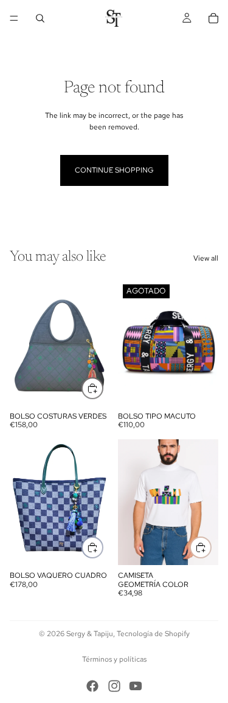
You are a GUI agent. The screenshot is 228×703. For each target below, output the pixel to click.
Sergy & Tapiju (89, 634)
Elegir (211, 547)
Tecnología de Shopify (153, 634)
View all (205, 258)
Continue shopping (114, 170)
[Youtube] (135, 686)
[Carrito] (213, 18)
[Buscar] (40, 18)
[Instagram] (114, 686)
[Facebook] (92, 686)
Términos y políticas (114, 659)
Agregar (102, 388)
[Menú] (14, 18)
